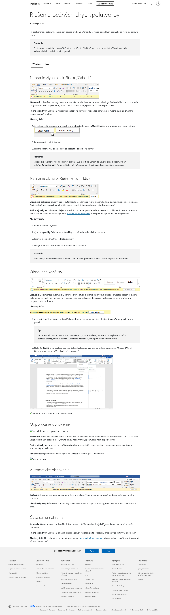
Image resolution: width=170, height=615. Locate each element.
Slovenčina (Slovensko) (19, 606)
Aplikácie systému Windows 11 (18, 577)
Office (58, 4)
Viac (90, 4)
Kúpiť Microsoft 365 (105, 4)
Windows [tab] (37, 64)
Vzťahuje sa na (38, 23)
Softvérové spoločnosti (119, 594)
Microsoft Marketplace (119, 586)
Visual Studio (116, 599)
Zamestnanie (142, 564)
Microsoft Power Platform (120, 590)
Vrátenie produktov (42, 573)
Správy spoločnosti (144, 569)
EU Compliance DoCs (136, 610)
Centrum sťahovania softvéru (45, 569)
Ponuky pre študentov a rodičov (71, 592)
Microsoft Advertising (92, 588)
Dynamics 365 (89, 579)
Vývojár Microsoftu (118, 564)
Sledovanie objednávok (43, 577)
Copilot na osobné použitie (17, 569)
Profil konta (39, 564)
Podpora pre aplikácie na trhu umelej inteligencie (121, 574)
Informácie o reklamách (118, 610)
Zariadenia (79, 4)
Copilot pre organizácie (16, 564)
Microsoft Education (67, 564)
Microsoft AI (89, 564)
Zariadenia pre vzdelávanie (69, 569)
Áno (92, 550)
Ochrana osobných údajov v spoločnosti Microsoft (146, 574)
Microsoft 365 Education (69, 579)
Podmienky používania (85, 610)
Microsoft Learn (117, 569)
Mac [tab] (47, 64)
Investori (140, 579)
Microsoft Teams (90, 596)
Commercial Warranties (43, 586)
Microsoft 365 (47, 4)
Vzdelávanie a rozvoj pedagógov (71, 588)
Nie (108, 550)
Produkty (66, 4)
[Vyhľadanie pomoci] (152, 3)
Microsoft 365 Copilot (92, 592)
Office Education (66, 584)
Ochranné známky (101, 610)
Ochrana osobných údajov (66, 610)
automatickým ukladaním (78, 213)
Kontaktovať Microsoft (47, 610)
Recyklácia (39, 582)
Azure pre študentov (67, 596)
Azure (87, 575)
